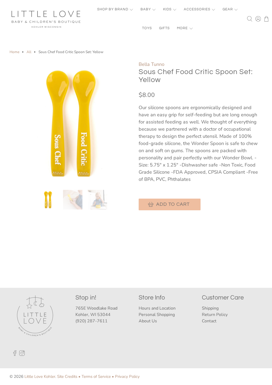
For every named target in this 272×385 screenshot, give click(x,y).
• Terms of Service (94, 376)
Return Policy (215, 315)
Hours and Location (157, 308)
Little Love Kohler (39, 376)
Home (14, 52)
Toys (147, 28)
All (29, 52)
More (182, 28)
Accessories (197, 9)
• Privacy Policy (126, 376)
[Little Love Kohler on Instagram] (22, 354)
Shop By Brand (112, 9)
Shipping (210, 308)
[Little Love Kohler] (46, 19)
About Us (148, 321)
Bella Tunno (151, 64)
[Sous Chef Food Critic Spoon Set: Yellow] (71, 123)
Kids (167, 9)
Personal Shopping (157, 315)
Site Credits (67, 376)
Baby (146, 9)
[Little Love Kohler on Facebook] (15, 354)
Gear (228, 9)
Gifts (164, 28)
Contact (209, 321)
